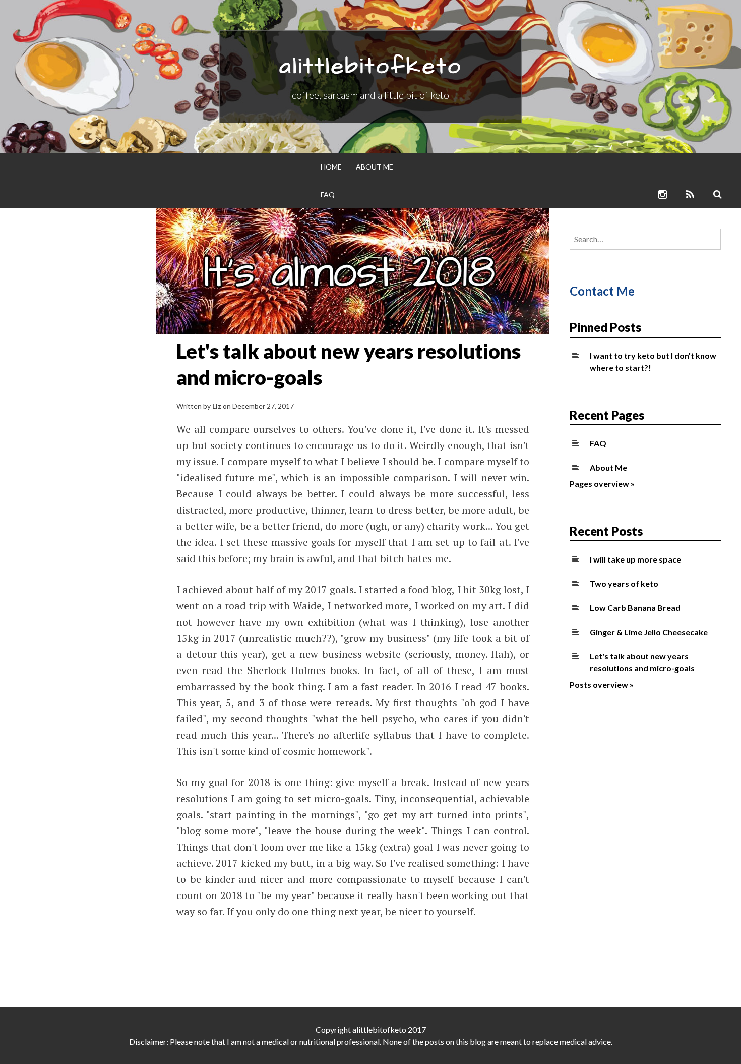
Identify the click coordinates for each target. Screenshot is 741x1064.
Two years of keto (624, 583)
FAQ (328, 194)
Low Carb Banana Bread (635, 607)
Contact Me (602, 291)
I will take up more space (635, 559)
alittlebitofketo (370, 66)
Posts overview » (602, 684)
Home (331, 166)
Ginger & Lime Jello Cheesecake (649, 632)
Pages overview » (602, 483)
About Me (374, 166)
